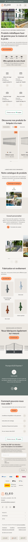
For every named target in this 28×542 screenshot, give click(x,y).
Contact (14, 410)
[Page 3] (14, 161)
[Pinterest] (14, 507)
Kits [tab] (14, 127)
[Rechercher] (17, 5)
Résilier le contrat (22, 529)
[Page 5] (17, 161)
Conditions (12, 527)
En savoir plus (6, 278)
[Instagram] (6, 507)
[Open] (14, 246)
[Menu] (25, 5)
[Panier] (20, 5)
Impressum (4, 527)
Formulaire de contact (15, 227)
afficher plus (6, 462)
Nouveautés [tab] (22, 126)
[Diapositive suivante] (25, 144)
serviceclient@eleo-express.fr (8, 502)
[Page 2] (12, 161)
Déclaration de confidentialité (8, 529)
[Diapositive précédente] (12, 388)
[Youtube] (10, 507)
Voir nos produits (7, 49)
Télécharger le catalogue (14, 183)
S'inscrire (23, 470)
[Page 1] (11, 161)
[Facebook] (2, 507)
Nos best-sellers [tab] (6, 126)
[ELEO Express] (7, 494)
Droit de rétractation (22, 527)
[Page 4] (15, 161)
